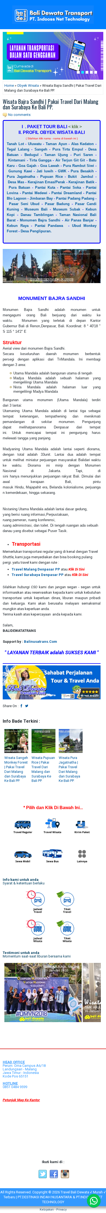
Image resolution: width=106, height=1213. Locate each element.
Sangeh (41, 149)
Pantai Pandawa (49, 226)
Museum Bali (36, 209)
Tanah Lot (15, 144)
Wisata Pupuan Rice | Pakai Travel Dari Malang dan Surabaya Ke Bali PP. (43, 769)
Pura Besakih (82, 171)
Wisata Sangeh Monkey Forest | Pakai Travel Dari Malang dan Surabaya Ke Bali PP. (16, 769)
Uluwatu (35, 144)
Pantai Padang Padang (75, 198)
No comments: (19, 115)
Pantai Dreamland (66, 193)
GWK (62, 171)
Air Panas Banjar (79, 220)
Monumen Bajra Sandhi (40, 220)
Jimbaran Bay (41, 198)
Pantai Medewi (34, 193)
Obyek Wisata (28, 85)
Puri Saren (83, 155)
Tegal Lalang (18, 149)
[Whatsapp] (94, 1201)
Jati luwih (44, 171)
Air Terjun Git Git (70, 160)
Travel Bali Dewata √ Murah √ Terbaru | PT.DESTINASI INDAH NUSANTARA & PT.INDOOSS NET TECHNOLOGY (55, 1197)
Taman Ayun (56, 144)
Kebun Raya (18, 226)
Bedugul (31, 155)
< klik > (75, 126)
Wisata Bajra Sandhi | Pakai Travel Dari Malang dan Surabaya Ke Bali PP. (50, 104)
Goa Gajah (27, 166)
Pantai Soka (70, 187)
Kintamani (16, 160)
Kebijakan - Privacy (53, 1209)
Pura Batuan (19, 187)
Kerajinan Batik (81, 182)
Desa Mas (16, 182)
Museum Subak (66, 209)
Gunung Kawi (20, 171)
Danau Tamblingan (37, 215)
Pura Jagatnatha (21, 177)
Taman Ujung (56, 155)
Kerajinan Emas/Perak (45, 182)
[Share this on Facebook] (21, 706)
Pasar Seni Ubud (24, 204)
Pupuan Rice (51, 177)
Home (9, 85)
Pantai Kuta (45, 187)
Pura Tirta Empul (67, 149)
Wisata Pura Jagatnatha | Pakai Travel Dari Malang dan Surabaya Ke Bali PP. (69, 769)
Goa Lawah (49, 166)
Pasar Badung (57, 204)
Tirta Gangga (40, 160)
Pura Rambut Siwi (78, 166)
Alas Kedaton (82, 144)
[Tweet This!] (27, 706)
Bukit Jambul (80, 177)
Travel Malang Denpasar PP (36, 569)
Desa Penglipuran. (36, 231)
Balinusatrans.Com (40, 641)
